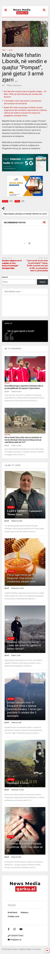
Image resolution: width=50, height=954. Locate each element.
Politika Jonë (13, 916)
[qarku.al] (20, 15)
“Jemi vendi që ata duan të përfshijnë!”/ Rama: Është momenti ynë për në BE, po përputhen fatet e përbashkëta (37, 265)
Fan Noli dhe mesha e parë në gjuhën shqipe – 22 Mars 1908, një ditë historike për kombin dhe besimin (25, 94)
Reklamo (24, 912)
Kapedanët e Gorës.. (18, 783)
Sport (7, 383)
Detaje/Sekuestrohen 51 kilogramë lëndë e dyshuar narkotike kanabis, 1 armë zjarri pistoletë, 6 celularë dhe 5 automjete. (24, 709)
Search (5, 277)
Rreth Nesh (12, 912)
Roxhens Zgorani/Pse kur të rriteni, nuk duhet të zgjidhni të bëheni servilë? (24, 645)
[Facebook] (8, 929)
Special (11, 571)
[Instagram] (14, 929)
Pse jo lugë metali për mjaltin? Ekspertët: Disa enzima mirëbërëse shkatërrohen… (24, 578)
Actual (8, 434)
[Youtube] (20, 929)
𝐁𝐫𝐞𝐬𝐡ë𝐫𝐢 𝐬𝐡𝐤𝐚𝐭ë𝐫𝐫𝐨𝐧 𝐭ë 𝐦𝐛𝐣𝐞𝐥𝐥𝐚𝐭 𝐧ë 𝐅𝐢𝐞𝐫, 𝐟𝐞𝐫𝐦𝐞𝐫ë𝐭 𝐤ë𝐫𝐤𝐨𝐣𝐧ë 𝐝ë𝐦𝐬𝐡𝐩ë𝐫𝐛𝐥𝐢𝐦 (12, 264)
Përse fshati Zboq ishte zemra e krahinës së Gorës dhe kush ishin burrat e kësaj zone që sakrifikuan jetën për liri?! (23, 439)
